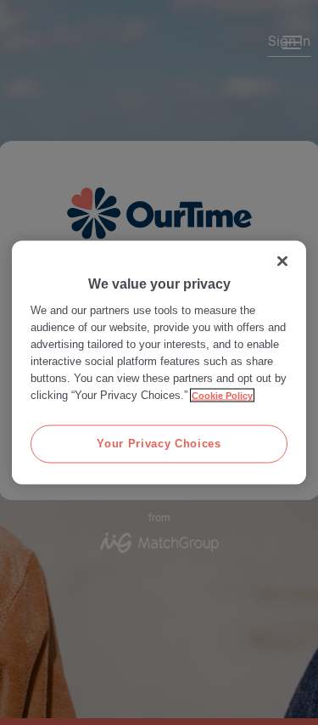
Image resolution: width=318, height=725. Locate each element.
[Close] (282, 261)
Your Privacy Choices (158, 443)
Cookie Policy (222, 396)
